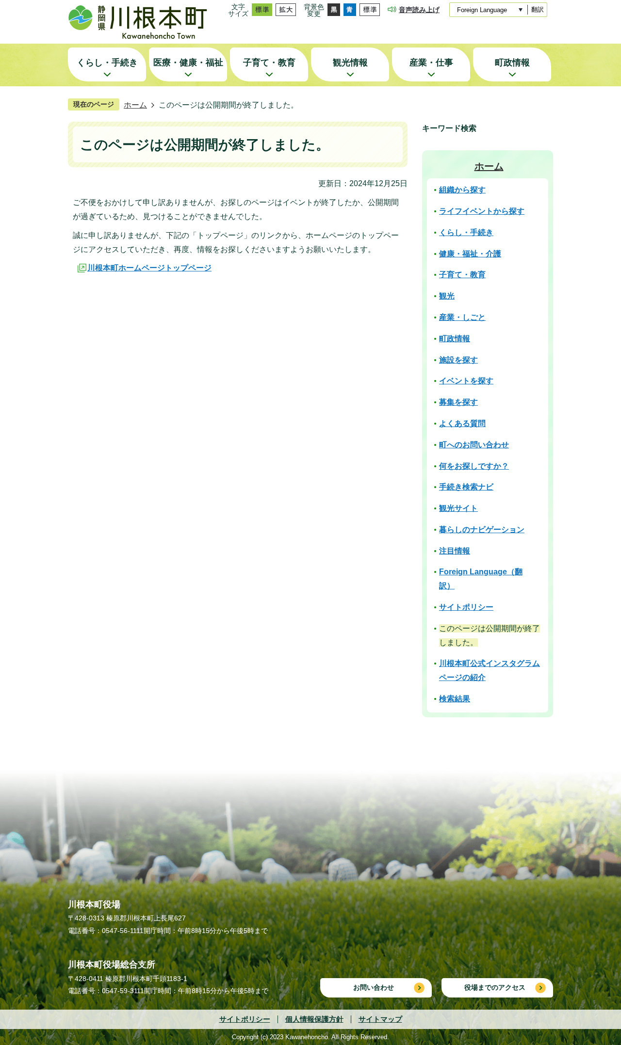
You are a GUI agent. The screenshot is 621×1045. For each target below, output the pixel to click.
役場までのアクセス (494, 987)
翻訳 (537, 9)
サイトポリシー (244, 1019)
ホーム (135, 105)
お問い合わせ (373, 987)
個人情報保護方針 (314, 1019)
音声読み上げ (419, 10)
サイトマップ (380, 1019)
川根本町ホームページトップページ (149, 268)
